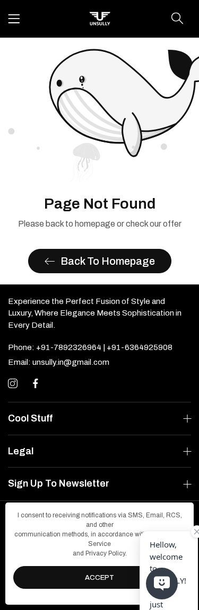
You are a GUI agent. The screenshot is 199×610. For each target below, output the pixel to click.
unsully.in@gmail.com (58, 362)
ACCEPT (99, 577)
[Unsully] (99, 19)
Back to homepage (107, 261)
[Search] (177, 18)
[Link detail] (13, 384)
